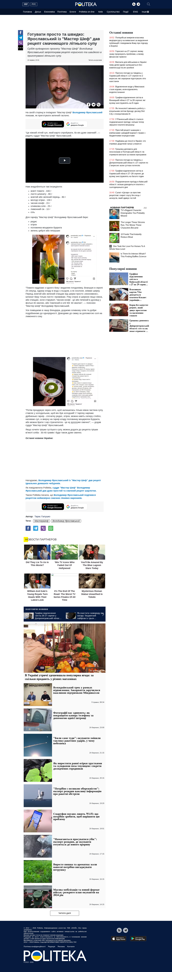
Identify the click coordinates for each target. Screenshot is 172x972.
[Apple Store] (118, 938)
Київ (100, 11)
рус (34, 4)
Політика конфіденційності (34, 946)
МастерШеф (41, 521)
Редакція (51, 946)
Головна (27, 11)
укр (26, 4)
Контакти (71, 946)
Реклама (61, 946)
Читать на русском (95, 60)
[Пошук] (148, 4)
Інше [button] (144, 11)
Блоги (73, 11)
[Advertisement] (65, 337)
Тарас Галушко (42, 516)
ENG (135, 11)
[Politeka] (86, 4)
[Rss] (133, 4)
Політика (62, 11)
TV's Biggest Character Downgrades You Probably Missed (133, 213)
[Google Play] (138, 938)
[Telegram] (138, 4)
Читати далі (64, 913)
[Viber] (20, 42)
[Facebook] (20, 32)
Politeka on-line (86, 11)
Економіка (49, 11)
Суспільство (113, 11)
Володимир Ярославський (87, 112)
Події (125, 11)
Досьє (38, 11)
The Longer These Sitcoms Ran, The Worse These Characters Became (133, 225)
